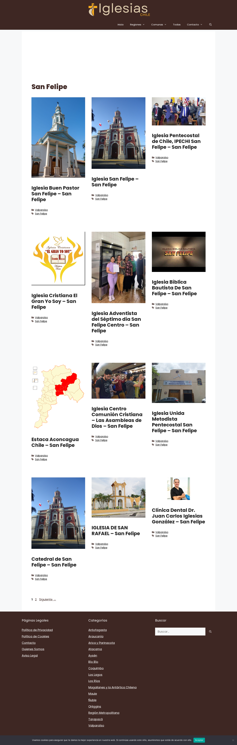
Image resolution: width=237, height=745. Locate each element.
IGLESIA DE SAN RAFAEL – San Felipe (116, 530)
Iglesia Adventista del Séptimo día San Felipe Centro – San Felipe (116, 322)
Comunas (157, 24)
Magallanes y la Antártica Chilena (112, 687)
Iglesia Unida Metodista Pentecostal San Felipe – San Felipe (174, 422)
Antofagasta (97, 630)
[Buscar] (210, 631)
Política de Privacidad (37, 630)
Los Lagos (95, 675)
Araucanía (95, 636)
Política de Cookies (35, 636)
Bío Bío (93, 662)
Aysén (92, 656)
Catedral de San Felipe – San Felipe (53, 562)
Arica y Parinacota (101, 643)
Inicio (121, 24)
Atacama (95, 649)
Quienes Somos (33, 649)
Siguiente (47, 599)
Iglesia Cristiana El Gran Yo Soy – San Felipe (54, 301)
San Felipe (41, 213)
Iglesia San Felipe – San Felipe (115, 181)
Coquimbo (96, 668)
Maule (92, 694)
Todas (177, 24)
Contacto (193, 24)
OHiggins (94, 706)
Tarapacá (95, 719)
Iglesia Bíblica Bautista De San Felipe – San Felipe (174, 288)
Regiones (135, 24)
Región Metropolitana (103, 713)
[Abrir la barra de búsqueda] (210, 24)
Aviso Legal (30, 656)
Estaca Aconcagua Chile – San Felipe (55, 442)
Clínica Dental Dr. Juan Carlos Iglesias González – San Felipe (178, 516)
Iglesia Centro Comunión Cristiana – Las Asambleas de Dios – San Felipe (117, 417)
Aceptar (199, 740)
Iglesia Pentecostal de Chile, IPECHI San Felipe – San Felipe (176, 141)
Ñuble (92, 700)
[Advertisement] (118, 53)
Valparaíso (41, 210)
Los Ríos (94, 681)
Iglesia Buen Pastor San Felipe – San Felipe (55, 193)
